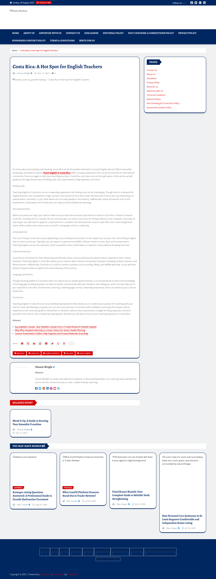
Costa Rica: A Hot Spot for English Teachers (39, 50)
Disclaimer (91, 33)
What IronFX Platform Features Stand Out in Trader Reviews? (80, 494)
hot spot (69, 353)
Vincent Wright (23, 73)
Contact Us (73, 33)
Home (15, 33)
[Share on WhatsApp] (40, 343)
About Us (29, 33)
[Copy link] (71, 343)
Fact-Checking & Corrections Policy (151, 33)
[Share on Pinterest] (46, 343)
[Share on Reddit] (52, 343)
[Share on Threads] (64, 343)
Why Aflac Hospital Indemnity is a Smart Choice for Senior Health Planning (50, 330)
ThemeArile (72, 574)
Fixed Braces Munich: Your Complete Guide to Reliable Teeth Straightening (131, 495)
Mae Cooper (22, 504)
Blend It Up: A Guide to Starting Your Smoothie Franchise (30, 422)
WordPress (45, 574)
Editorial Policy (113, 33)
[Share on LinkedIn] (34, 343)
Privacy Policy (187, 33)
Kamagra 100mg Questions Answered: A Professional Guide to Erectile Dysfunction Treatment (32, 495)
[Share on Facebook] (22, 343)
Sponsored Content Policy (29, 40)
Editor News (58, 574)
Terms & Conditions (62, 40)
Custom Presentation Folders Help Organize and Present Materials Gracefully (51, 333)
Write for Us (87, 40)
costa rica (35, 353)
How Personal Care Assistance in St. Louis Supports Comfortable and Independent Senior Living (182, 519)
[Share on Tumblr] (58, 343)
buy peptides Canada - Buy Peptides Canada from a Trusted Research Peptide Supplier (56, 326)
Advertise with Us (50, 33)
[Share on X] (28, 343)
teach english (85, 353)
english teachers (52, 353)
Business (20, 353)
